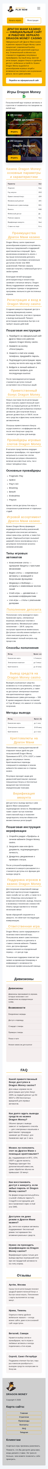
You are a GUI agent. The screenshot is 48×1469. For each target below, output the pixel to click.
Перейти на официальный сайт (24, 80)
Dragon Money (16, 1394)
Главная (24, 1413)
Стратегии (24, 1417)
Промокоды (23, 1421)
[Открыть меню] (38, 8)
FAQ (24, 1428)
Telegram (24, 1432)
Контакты (24, 1425)
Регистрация (32, 20)
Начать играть (15, 20)
